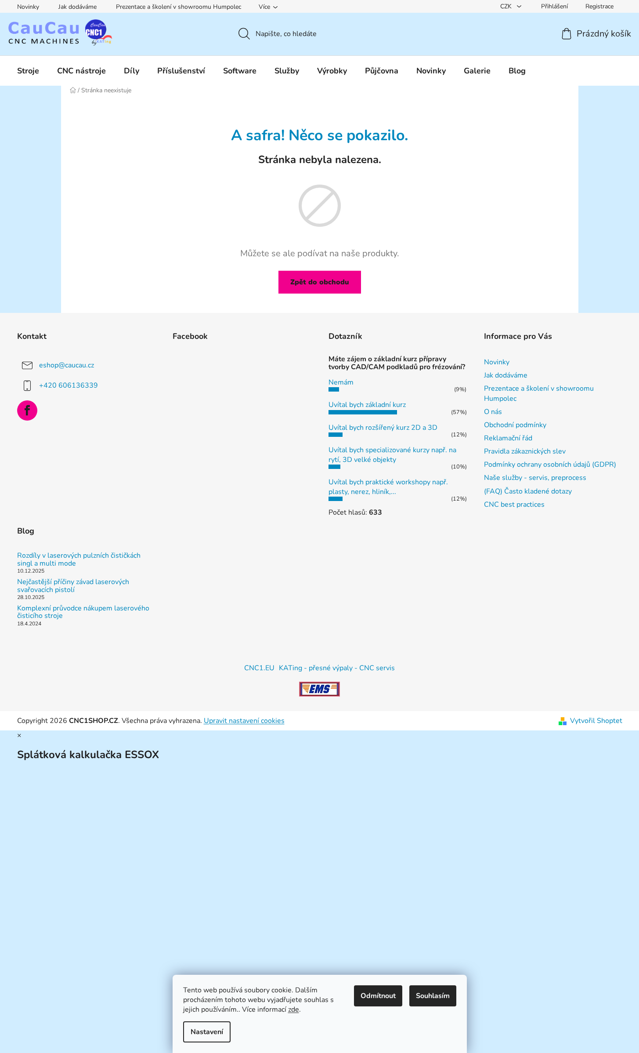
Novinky (28, 7)
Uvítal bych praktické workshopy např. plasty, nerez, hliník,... (388, 487)
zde (293, 1009)
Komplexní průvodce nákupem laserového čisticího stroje (83, 612)
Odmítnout (378, 996)
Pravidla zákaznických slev (525, 451)
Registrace (599, 6)
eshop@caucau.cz (66, 365)
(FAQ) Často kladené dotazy (528, 491)
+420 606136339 (68, 385)
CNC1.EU (259, 668)
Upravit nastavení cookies (244, 721)
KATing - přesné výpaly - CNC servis (337, 668)
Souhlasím (433, 996)
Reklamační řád (508, 438)
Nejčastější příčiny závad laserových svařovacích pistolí (73, 586)
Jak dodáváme (77, 7)
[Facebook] (27, 410)
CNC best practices (514, 504)
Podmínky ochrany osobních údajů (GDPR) (550, 464)
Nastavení (207, 1032)
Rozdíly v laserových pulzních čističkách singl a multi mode (79, 559)
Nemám (341, 382)
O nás (493, 412)
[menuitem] (28, 71)
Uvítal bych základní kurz (367, 405)
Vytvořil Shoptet (596, 721)
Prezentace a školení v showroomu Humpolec (178, 7)
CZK (506, 6)
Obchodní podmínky (515, 425)
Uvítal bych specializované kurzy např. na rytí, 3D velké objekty (392, 455)
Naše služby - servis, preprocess (535, 478)
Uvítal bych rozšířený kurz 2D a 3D (383, 427)
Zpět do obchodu (319, 282)
